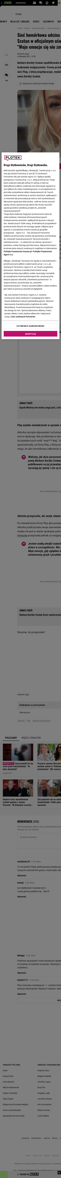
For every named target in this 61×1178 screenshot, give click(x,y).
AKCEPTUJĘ (30, 334)
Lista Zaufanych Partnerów (22, 317)
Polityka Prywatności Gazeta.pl (18, 251)
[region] (31, 245)
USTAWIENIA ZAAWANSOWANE (30, 326)
